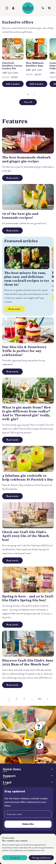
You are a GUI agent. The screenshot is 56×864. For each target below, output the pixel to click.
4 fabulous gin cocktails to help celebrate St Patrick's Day (27, 477)
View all (28, 102)
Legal (7, 782)
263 (39, 698)
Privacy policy (8, 837)
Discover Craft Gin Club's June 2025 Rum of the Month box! (28, 662)
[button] (7, 8)
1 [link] (8, 698)
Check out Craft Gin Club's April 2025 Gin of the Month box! (25, 536)
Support (9, 776)
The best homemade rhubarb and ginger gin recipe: (26, 159)
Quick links (12, 769)
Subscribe (28, 824)
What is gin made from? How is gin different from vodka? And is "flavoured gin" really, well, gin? (26, 413)
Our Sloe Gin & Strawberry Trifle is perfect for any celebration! (24, 351)
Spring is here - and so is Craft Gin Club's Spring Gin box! (28, 598)
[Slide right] (34, 94)
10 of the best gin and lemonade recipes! (20, 216)
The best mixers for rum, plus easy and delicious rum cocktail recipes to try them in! (26, 279)
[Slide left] (22, 94)
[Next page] (47, 699)
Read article (12, 178)
